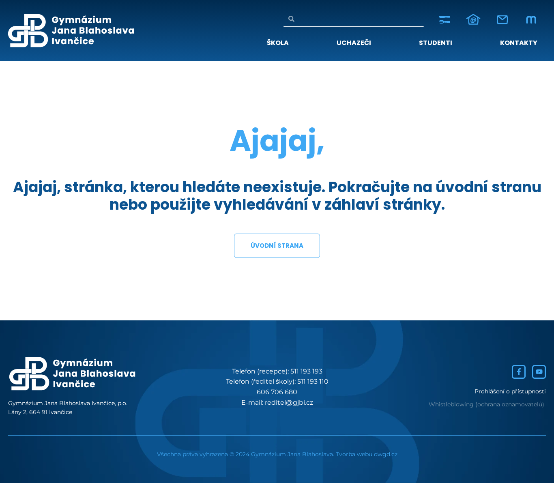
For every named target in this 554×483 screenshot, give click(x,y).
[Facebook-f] (519, 372)
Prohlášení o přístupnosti (510, 391)
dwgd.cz (385, 454)
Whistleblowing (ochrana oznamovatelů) (486, 404)
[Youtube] (539, 372)
